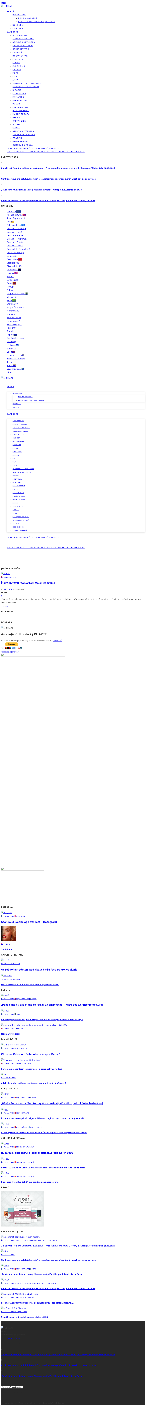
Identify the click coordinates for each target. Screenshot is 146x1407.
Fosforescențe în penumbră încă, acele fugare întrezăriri (30, 984)
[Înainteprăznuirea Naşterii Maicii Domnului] (5, 573)
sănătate (11, 341)
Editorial (18, 59)
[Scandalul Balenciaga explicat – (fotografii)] (6, 912)
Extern (17, 70)
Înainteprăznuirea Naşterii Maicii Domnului (28, 582)
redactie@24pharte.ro (10, 652)
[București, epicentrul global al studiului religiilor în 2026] (5, 1143)
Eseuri (16, 63)
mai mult (5, 606)
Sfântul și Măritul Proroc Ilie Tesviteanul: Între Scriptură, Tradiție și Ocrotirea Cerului (44, 1132)
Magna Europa (21, 114)
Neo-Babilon (20, 142)
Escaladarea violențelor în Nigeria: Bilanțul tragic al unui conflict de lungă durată (42, 1118)
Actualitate (20, 35)
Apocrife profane (23, 39)
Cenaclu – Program (17, 239)
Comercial (12, 256)
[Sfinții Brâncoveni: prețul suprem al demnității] (13, 1308)
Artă (15, 80)
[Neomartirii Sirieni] (34, 1025)
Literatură (19, 94)
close (3, 3)
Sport (16, 128)
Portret (10, 331)
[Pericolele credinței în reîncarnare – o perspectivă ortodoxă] (21, 1060)
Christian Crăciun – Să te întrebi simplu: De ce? (30, 1054)
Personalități (21, 100)
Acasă (10, 11)
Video (10, 372)
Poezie (17, 104)
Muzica (11, 314)
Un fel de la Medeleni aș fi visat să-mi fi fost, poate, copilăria (39, 969)
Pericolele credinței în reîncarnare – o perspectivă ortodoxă (31, 1069)
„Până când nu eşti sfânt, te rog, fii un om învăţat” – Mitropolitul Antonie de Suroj (41, 190)
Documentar (20, 56)
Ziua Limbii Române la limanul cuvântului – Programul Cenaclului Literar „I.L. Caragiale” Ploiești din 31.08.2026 (58, 168)
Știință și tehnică (23, 131)
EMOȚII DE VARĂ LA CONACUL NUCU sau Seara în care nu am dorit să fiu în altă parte (43, 1168)
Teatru (10, 362)
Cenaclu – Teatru (15, 246)
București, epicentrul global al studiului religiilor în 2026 (37, 1152)
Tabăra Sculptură (24, 135)
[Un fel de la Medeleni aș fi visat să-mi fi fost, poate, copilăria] (6, 960)
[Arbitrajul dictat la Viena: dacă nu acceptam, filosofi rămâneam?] (3, 1074)
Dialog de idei (14, 266)
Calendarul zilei (23, 46)
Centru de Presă (23, 145)
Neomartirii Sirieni (10, 1034)
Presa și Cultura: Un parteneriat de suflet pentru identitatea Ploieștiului (38, 1303)
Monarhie (18, 97)
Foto (16, 73)
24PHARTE (8, 589)
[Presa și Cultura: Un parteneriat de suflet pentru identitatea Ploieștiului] (19, 1294)
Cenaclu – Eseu (14, 232)
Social (17, 124)
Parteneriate (21, 107)
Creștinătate (21, 49)
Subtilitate (6, 949)
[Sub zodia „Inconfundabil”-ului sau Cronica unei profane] (5, 1173)
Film (15, 76)
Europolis (19, 66)
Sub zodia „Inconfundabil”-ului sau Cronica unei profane (30, 1182)
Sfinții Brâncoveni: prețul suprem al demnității (24, 1317)
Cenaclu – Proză (15, 242)
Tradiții (17, 138)
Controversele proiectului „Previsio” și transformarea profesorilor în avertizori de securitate (48, 179)
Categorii (13, 32)
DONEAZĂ (57, 641)
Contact (18, 29)
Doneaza (18, 25)
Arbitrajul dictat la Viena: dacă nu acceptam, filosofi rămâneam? (33, 1083)
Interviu (11, 297)
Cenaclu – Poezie (16, 235)
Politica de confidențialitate (36, 22)
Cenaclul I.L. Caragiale (27, 83)
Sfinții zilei (20, 121)
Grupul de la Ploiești (26, 87)
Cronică (18, 53)
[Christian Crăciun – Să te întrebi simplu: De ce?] (13, 1045)
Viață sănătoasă (15, 369)
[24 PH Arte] (7, 6)
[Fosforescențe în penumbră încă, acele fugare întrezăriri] (6, 976)
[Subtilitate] (8, 940)
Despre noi (19, 15)
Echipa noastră (27, 18)
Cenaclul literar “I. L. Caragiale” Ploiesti (33, 148)
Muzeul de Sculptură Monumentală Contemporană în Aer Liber (46, 152)
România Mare (21, 111)
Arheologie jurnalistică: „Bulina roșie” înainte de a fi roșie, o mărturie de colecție (42, 1019)
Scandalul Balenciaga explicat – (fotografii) (29, 921)
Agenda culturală (24, 42)
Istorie (17, 90)
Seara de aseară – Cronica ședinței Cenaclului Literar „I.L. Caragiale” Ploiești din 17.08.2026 (48, 200)
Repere (17, 118)
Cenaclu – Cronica (16, 228)
